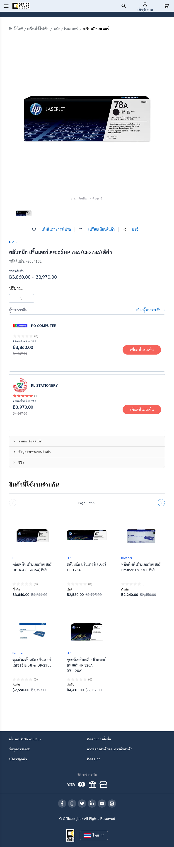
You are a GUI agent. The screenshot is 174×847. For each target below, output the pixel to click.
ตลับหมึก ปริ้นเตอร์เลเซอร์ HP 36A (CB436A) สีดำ (32, 567)
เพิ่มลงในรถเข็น (142, 349)
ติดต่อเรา (93, 759)
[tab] (87, 441)
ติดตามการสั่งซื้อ (99, 739)
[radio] (15, 336)
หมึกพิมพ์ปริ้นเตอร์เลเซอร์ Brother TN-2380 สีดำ (141, 567)
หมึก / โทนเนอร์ (66, 28)
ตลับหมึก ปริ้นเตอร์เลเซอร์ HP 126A (86, 567)
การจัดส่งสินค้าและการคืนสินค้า (109, 749)
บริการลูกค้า (18, 759)
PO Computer (43, 325)
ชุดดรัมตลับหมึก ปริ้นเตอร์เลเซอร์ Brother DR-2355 (31, 662)
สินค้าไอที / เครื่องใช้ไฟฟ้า (28, 28)
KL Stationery (44, 385)
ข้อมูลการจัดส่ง (19, 749)
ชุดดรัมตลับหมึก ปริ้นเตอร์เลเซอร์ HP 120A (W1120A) (86, 665)
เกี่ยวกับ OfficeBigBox (25, 739)
